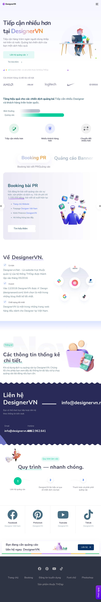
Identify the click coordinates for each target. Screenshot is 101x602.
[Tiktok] (88, 519)
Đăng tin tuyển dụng (50, 577)
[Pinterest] (38, 519)
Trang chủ (13, 577)
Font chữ (71, 577)
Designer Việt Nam (29, 208)
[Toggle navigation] (82, 4)
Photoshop (87, 577)
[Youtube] (63, 519)
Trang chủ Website (21, 204)
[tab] (33, 158)
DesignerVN (31, 213)
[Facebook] (12, 519)
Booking (28, 577)
